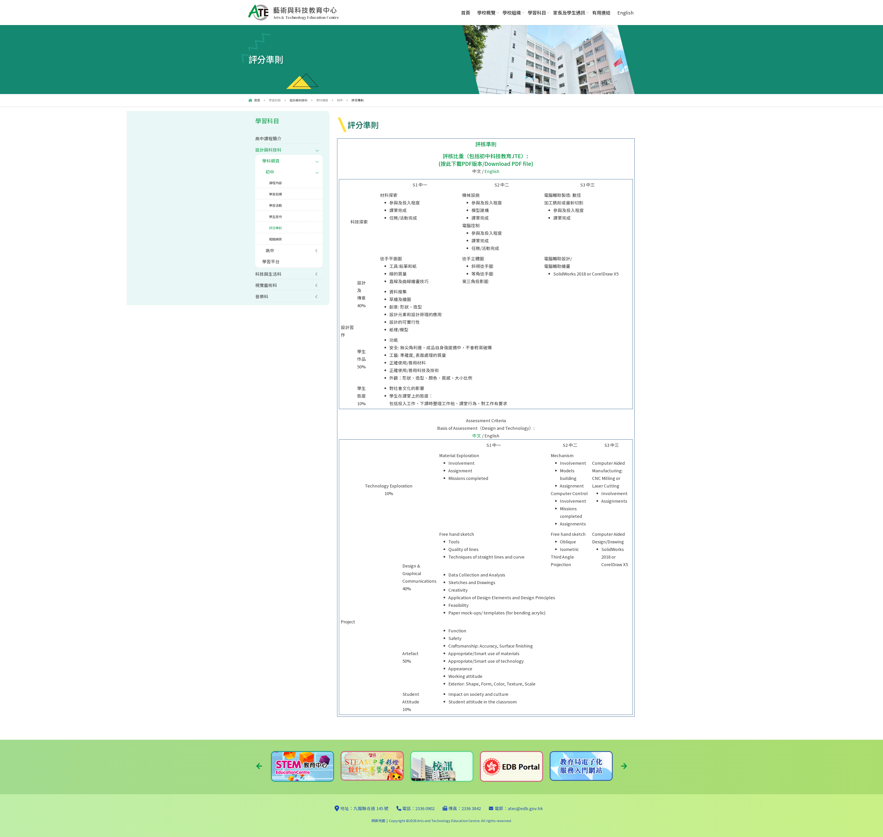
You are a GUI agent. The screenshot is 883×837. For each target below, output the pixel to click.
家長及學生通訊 (569, 12)
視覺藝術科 (266, 285)
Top (871, 817)
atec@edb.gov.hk (525, 808)
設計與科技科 (298, 100)
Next (624, 766)
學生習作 (275, 216)
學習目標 (275, 194)
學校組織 (511, 12)
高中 (270, 250)
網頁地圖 (378, 820)
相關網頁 (275, 239)
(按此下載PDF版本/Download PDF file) (486, 163)
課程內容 (275, 183)
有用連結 (601, 12)
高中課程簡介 (268, 138)
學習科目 (537, 12)
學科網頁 (322, 100)
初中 (340, 100)
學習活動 (275, 205)
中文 (476, 436)
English (492, 171)
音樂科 (261, 296)
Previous (259, 766)
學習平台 (271, 261)
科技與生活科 (268, 274)
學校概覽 (486, 12)
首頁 (465, 12)
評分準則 (275, 228)
